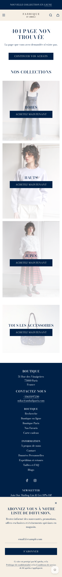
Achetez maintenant (31, 114)
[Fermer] (56, 503)
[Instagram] (35, 480)
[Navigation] (3, 15)
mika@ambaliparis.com (31, 401)
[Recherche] (50, 15)
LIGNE (48, 4)
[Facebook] (27, 480)
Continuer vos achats (31, 56)
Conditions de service (46, 564)
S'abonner (31, 551)
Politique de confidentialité (18, 564)
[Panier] (58, 15)
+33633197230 (31, 397)
